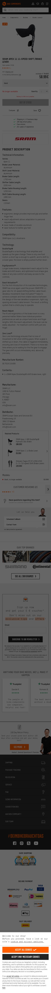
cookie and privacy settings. (27, 941)
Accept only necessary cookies (25, 956)
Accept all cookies (23, 949)
